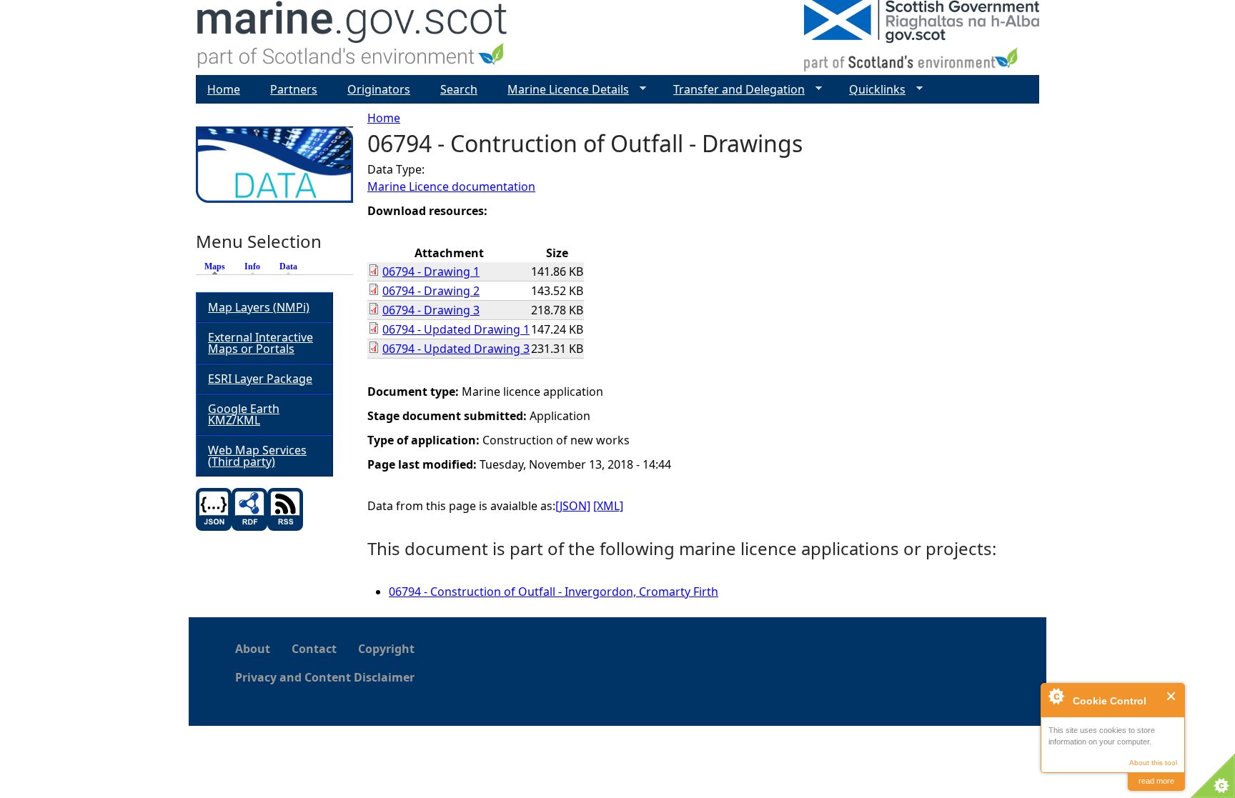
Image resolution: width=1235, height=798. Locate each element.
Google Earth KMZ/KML (243, 414)
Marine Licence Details (562, 89)
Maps (218, 266)
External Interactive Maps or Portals (260, 342)
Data (288, 266)
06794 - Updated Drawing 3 (456, 348)
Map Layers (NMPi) (258, 307)
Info (252, 266)
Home (383, 118)
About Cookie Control (1055, 696)
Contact (314, 649)
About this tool (1153, 763)
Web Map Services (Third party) (257, 455)
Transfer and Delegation (733, 89)
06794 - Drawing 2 (431, 291)
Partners (293, 89)
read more (1156, 781)
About (252, 649)
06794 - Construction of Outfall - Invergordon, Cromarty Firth (553, 591)
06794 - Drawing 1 (431, 271)
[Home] (353, 37)
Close (1171, 696)
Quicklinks (872, 89)
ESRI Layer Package (260, 378)
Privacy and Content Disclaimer (325, 677)
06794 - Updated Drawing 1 (456, 329)
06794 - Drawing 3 (431, 310)
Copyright (386, 649)
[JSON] (572, 506)
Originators (378, 89)
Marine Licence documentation (451, 186)
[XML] (608, 506)
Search (458, 89)
